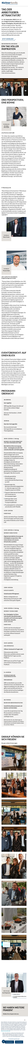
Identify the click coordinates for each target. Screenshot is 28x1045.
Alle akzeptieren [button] (9, 1042)
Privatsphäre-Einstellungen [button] (14, 1039)
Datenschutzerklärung (5, 1031)
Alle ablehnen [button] (19, 1042)
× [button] (25, 1019)
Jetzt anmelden (8, 39)
